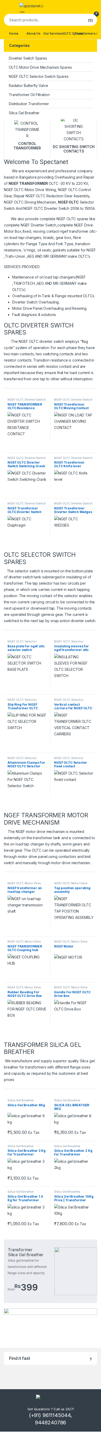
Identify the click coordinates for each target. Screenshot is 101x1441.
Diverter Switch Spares (28, 58)
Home (13, 33)
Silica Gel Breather (24, 113)
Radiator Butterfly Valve (28, 85)
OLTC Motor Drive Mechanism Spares (40, 67)
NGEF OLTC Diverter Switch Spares (73, 401)
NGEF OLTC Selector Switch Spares (39, 76)
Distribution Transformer (29, 104)
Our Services (53, 33)
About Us (33, 33)
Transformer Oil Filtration (29, 94)
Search (90, 20)
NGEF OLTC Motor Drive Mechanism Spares (24, 884)
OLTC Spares (73, 33)
